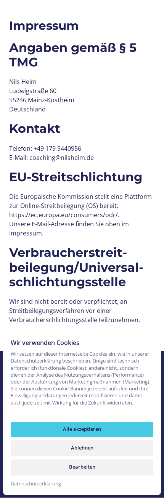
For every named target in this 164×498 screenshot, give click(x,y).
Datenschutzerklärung (36, 484)
